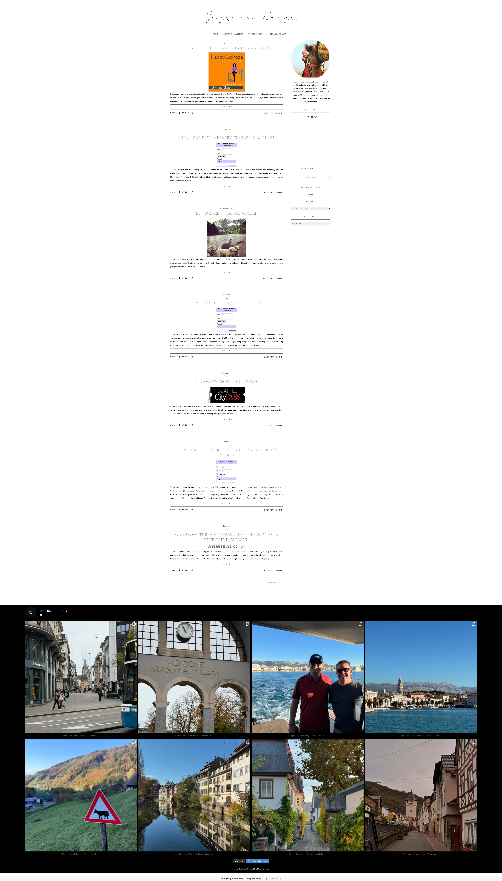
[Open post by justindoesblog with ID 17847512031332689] (81, 677)
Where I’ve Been (256, 34)
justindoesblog (81, 624)
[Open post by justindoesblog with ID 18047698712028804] (194, 677)
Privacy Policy (278, 34)
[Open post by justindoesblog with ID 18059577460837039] (194, 795)
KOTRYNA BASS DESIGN (272, 879)
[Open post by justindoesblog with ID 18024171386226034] (81, 795)
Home (215, 34)
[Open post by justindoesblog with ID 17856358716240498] (308, 795)
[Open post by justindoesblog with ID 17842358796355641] (421, 677)
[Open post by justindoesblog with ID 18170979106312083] (308, 677)
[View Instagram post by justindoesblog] (134, 729)
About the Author (233, 34)
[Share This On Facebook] (179, 113)
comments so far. (274, 113)
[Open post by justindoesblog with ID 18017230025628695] (421, 795)
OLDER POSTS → (274, 582)
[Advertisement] (310, 137)
